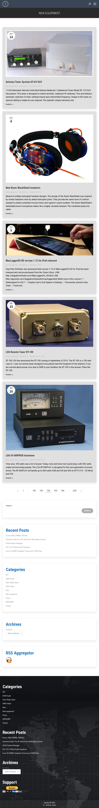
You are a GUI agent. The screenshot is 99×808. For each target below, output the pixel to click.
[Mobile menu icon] (94, 3)
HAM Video (10, 586)
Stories (8, 606)
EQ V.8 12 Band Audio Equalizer (18, 547)
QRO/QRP (10, 602)
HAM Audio (10, 579)
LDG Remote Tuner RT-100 (19, 352)
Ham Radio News (12, 583)
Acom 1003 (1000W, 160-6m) (16, 536)
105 (55, 490)
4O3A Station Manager (14, 543)
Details (8, 104)
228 (74, 490)
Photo (8, 598)
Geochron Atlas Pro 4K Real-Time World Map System (26, 539)
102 (34, 490)
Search (9, 506)
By (23, 86)
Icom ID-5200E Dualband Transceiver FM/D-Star (24, 551)
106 (62, 490)
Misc (7, 590)
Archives (9, 630)
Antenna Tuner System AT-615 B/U (24, 81)
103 (41, 490)
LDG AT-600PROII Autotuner (20, 455)
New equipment (12, 86)
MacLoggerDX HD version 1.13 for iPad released (31, 260)
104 (48, 490)
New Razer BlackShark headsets (23, 187)
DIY (7, 575)
